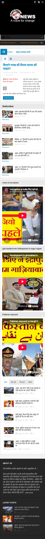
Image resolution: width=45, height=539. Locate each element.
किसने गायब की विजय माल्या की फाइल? (20, 66)
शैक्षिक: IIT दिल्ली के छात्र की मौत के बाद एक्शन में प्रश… (28, 140)
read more (29, 492)
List (10, 59)
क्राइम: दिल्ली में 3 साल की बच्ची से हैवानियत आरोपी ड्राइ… (27, 126)
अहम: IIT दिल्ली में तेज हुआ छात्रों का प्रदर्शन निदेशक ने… (28, 168)
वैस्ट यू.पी (22, 382)
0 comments (8, 75)
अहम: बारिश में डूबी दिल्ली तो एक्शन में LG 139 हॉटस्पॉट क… (28, 154)
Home (10, 51)
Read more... (6, 119)
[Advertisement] (23, 26)
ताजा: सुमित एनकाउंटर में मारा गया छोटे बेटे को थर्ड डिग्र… (27, 429)
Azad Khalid (14, 72)
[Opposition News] (22, 16)
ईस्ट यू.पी (13, 382)
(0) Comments (25, 449)
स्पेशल (30, 382)
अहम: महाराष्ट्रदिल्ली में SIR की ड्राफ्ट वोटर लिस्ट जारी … (28, 112)
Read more (7, 98)
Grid (5, 59)
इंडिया (5, 382)
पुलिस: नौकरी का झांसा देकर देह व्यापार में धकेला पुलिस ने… (26, 526)
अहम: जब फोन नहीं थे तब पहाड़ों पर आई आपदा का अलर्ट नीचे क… (27, 389)
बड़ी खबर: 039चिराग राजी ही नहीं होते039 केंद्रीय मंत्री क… (27, 402)
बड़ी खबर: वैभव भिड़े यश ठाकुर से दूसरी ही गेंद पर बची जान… (28, 42)
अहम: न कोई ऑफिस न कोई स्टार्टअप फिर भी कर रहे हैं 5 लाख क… (27, 443)
